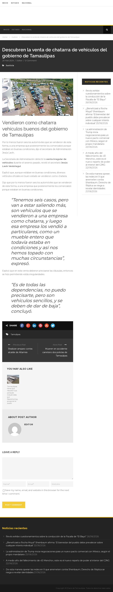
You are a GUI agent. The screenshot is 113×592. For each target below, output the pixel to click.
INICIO (5, 3)
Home (4, 37)
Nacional (27, 30)
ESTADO (15, 3)
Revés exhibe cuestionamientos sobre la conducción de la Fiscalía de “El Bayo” (46, 536)
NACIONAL (27, 3)
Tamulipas (15, 334)
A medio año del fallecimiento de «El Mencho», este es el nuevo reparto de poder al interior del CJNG (98, 159)
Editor (19, 60)
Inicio (6, 30)
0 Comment (30, 60)
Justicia (14, 37)
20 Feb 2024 (8, 60)
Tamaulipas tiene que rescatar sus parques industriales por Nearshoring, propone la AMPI (12, 394)
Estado (16, 30)
